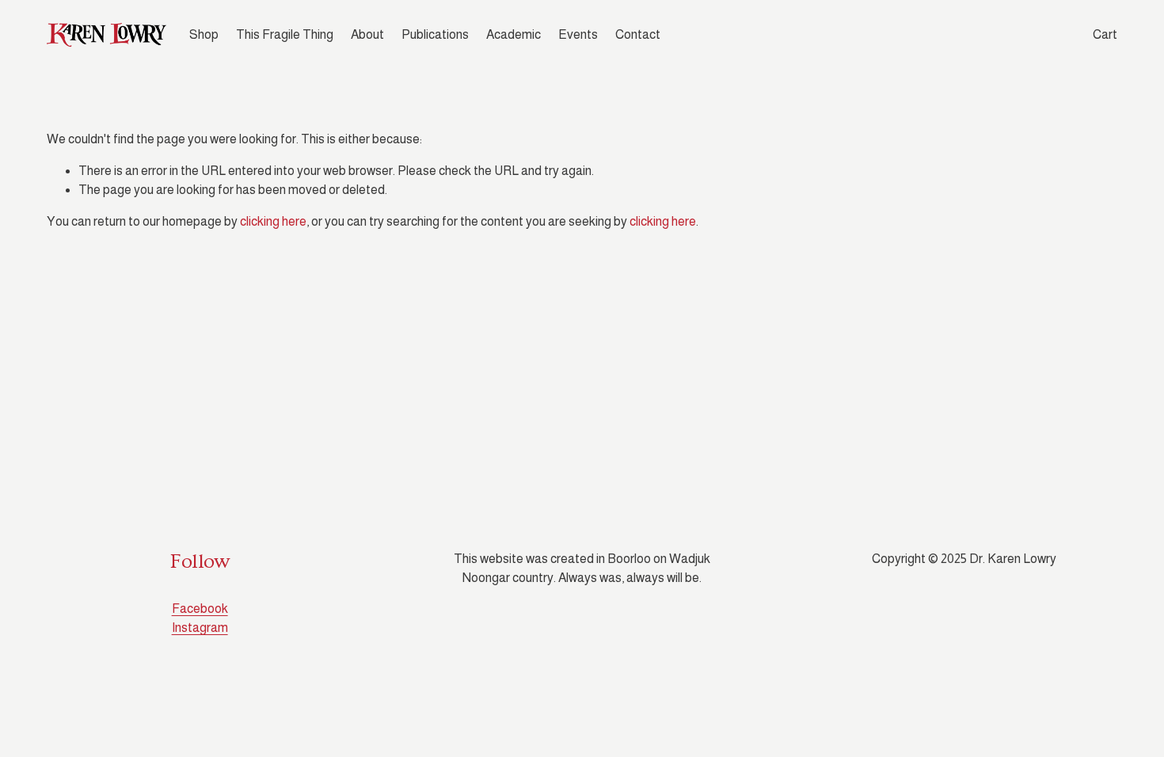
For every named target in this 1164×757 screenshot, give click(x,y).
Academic (513, 34)
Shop (204, 34)
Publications (435, 34)
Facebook (200, 608)
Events (578, 34)
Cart (1105, 34)
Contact (637, 34)
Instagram (200, 627)
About (367, 34)
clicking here (273, 221)
